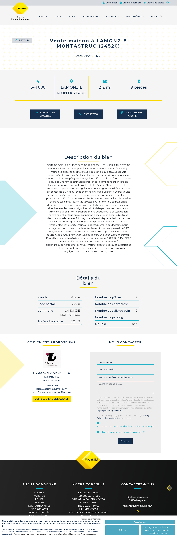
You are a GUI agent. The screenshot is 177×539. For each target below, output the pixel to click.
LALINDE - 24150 (88, 509)
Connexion (112, 2)
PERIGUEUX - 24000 (88, 496)
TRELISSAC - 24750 (88, 506)
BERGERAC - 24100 (88, 492)
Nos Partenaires (91, 16)
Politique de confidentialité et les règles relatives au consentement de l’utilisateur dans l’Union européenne (55, 534)
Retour (24, 40)
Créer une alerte (155, 2)
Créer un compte (132, 2)
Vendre (72, 16)
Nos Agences (112, 16)
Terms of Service (112, 418)
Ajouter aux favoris (134, 114)
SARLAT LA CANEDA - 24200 (88, 499)
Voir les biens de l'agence (52, 399)
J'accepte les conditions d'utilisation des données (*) (125, 426)
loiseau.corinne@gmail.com (51, 389)
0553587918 (91, 114)
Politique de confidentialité (91, 519)
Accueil (39, 492)
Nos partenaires (39, 506)
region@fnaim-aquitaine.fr (109, 411)
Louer (58, 16)
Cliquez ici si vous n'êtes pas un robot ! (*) (123, 432)
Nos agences (39, 509)
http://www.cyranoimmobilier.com (51, 392)
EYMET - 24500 (88, 502)
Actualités (156, 16)
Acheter (43, 16)
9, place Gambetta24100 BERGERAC (137, 499)
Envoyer (125, 441)
